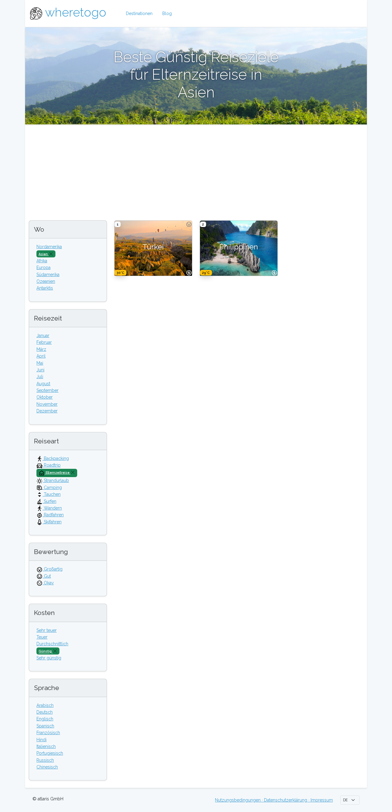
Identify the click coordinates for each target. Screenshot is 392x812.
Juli (39, 376)
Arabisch (45, 705)
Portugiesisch (49, 753)
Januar (42, 335)
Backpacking (56, 458)
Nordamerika (49, 246)
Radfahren (53, 514)
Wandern (52, 508)
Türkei (153, 246)
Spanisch (45, 725)
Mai (39, 363)
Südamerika (47, 274)
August (43, 383)
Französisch (48, 732)
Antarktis (44, 288)
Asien (44, 254)
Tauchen (52, 494)
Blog (167, 13)
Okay (48, 582)
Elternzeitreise (57, 472)
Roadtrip (52, 465)
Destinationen (139, 13)
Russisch (45, 760)
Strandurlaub (56, 480)
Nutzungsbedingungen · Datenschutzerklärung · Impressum (274, 800)
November (47, 404)
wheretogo (75, 12)
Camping (52, 487)
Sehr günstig (48, 657)
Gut (47, 576)
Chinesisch (47, 767)
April (41, 356)
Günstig (46, 651)
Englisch (44, 718)
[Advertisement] (196, 172)
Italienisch (46, 746)
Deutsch (44, 712)
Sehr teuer (46, 630)
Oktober (44, 397)
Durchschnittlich (52, 643)
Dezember (47, 410)
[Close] (51, 253)
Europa (43, 267)
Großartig (52, 569)
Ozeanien (45, 281)
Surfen (49, 501)
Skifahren (52, 521)
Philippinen (238, 246)
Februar (44, 342)
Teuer (41, 637)
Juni (40, 369)
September (47, 390)
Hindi (41, 739)
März (41, 349)
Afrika (41, 260)
